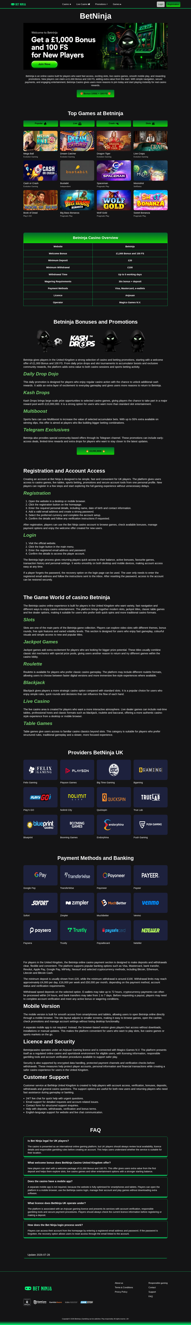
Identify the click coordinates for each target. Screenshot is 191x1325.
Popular (39, 123)
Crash (112, 123)
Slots (148, 123)
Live (75, 123)
